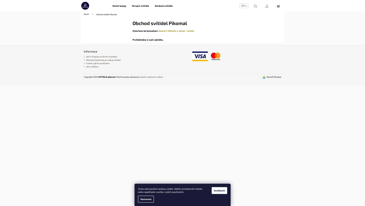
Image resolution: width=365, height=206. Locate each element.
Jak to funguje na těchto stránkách (101, 56)
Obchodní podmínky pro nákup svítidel (103, 60)
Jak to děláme (92, 66)
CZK (243, 5)
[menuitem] (119, 6)
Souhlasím (219, 190)
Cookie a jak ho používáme (98, 63)
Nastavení (145, 199)
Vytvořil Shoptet (273, 77)
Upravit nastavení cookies (151, 77)
